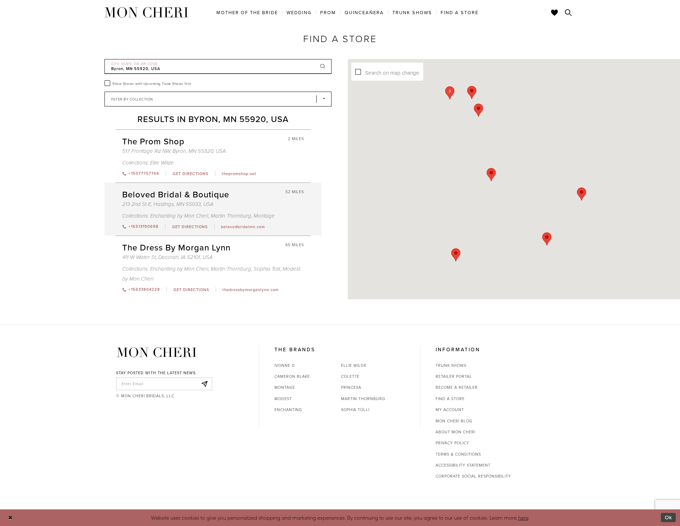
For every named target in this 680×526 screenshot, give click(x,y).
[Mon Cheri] (157, 352)
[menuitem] (247, 12)
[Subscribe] (205, 384)
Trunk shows (451, 365)
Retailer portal (454, 376)
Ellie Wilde (162, 163)
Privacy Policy (452, 442)
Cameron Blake (292, 376)
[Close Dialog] (10, 517)
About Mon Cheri (455, 431)
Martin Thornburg (231, 216)
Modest (283, 398)
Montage (264, 216)
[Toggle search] (568, 12)
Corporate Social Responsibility (473, 476)
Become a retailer (457, 387)
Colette (350, 376)
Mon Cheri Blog (454, 420)
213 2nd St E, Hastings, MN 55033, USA (168, 204)
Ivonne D (284, 365)
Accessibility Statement (463, 465)
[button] (449, 92)
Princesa (351, 387)
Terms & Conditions (458, 454)
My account (450, 409)
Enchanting (288, 409)
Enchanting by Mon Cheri (179, 216)
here (523, 517)
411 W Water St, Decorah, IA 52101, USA (167, 257)
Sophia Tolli (267, 269)
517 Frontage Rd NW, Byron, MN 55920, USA (174, 151)
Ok (668, 517)
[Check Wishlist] (554, 12)
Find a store (450, 398)
